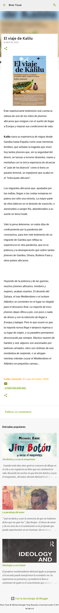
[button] (6, 49)
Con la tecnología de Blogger (31, 598)
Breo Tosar (15, 5)
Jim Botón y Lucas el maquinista (18, 459)
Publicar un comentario (18, 411)
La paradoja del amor (13, 512)
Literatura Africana (15, 388)
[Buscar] (54, 5)
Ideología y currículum (13, 565)
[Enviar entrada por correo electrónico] (6, 385)
